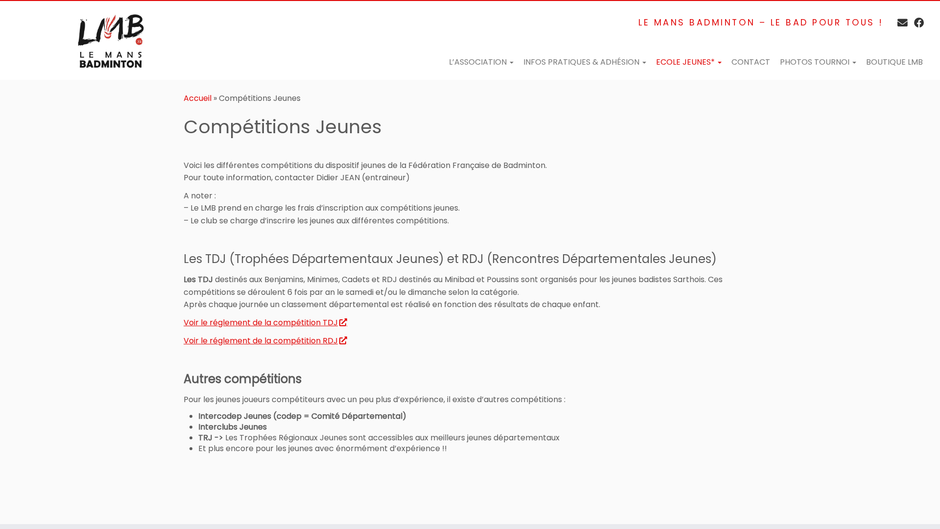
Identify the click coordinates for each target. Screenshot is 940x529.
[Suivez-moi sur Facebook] (916, 23)
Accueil (198, 98)
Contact (750, 62)
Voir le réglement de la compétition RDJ (261, 340)
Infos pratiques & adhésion (582, 62)
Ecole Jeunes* (686, 62)
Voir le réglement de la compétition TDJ (261, 322)
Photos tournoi (815, 62)
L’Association (479, 62)
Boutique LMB (894, 62)
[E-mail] (899, 23)
